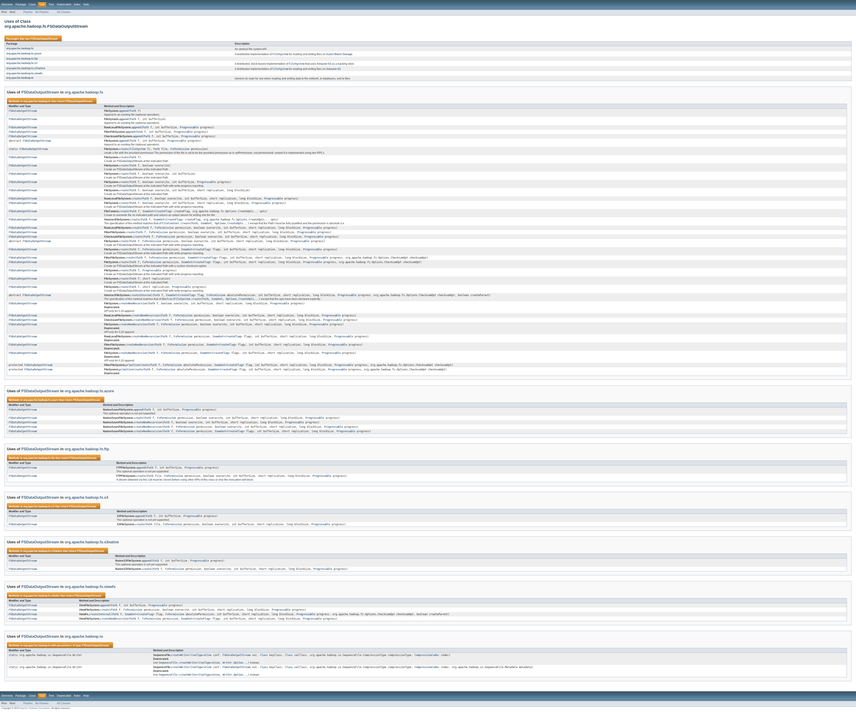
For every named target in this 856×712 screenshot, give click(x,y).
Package (20, 4)
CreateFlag (163, 211)
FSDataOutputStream (44, 38)
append (123, 110)
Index (77, 4)
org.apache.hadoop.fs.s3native (25, 68)
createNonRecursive (133, 303)
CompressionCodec (426, 655)
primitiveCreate (137, 365)
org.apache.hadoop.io (19, 77)
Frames (28, 12)
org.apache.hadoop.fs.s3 (21, 63)
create (123, 149)
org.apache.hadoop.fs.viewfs (24, 73)
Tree (51, 4)
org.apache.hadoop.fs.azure (23, 53)
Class (32, 4)
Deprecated (64, 4)
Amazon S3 (324, 63)
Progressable (189, 127)
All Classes (63, 12)
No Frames (42, 12)
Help (86, 4)
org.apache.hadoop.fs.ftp (22, 58)
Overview (7, 4)
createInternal (141, 295)
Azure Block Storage (339, 54)
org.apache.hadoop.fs (20, 48)
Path (133, 110)
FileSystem (138, 149)
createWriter (180, 655)
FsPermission (180, 149)
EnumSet (148, 211)
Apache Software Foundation (35, 708)
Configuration (201, 655)
